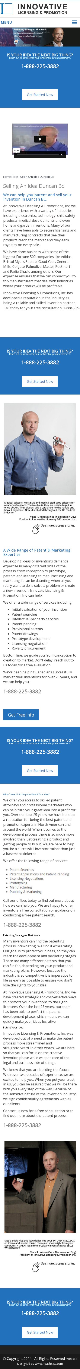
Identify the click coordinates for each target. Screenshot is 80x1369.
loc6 (15, 177)
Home (7, 177)
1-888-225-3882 (40, 66)
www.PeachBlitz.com (49, 1364)
